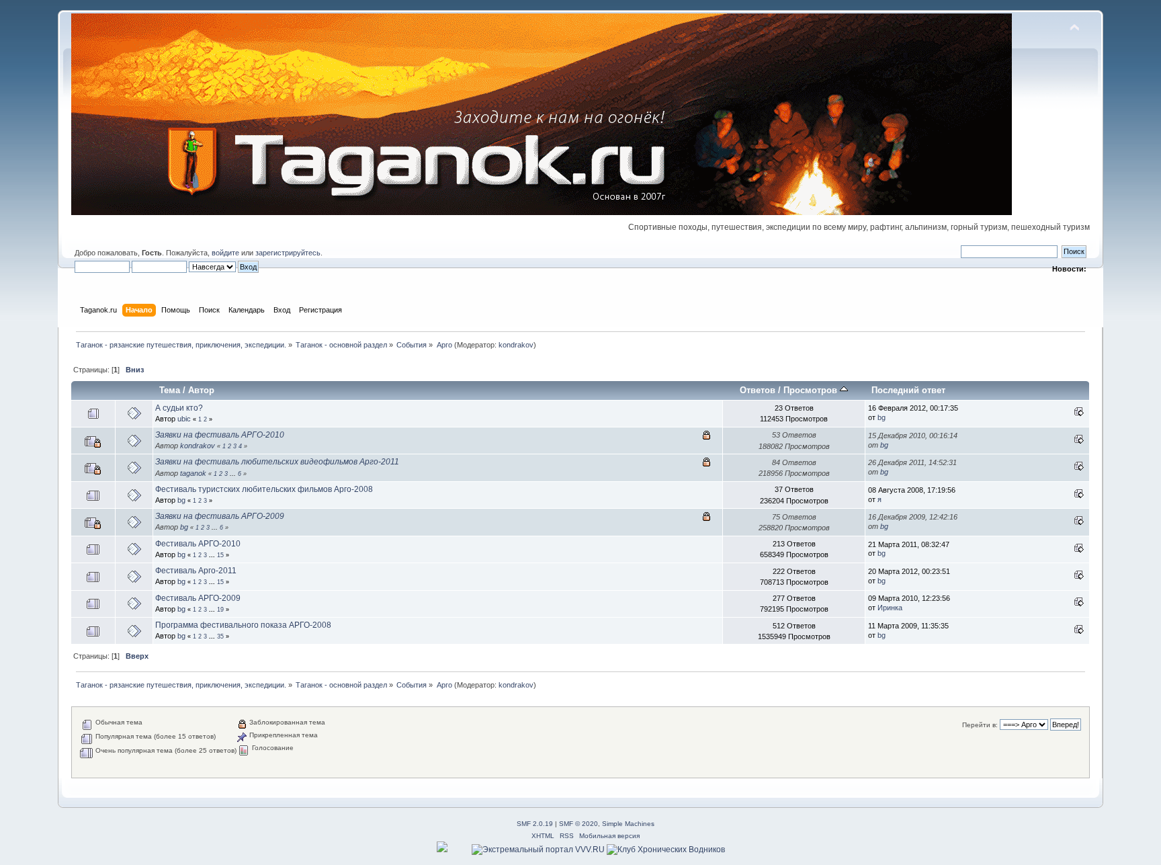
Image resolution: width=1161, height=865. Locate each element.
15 (220, 555)
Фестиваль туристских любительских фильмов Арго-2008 (264, 489)
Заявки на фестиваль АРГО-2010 (219, 435)
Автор (201, 390)
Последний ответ (908, 390)
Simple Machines (628, 823)
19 (220, 609)
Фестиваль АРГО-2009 (198, 598)
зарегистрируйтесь (287, 253)
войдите (225, 253)
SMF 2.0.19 (535, 823)
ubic (184, 419)
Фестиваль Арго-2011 (195, 570)
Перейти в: (980, 725)
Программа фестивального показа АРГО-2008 (243, 625)
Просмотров (811, 390)
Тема (169, 390)
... (234, 473)
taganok (193, 473)
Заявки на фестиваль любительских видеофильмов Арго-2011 (277, 461)
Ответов (757, 390)
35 (220, 636)
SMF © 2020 (578, 823)
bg (881, 417)
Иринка (889, 608)
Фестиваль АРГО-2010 (198, 543)
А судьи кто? (179, 408)
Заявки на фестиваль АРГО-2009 (219, 516)
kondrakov (516, 345)
